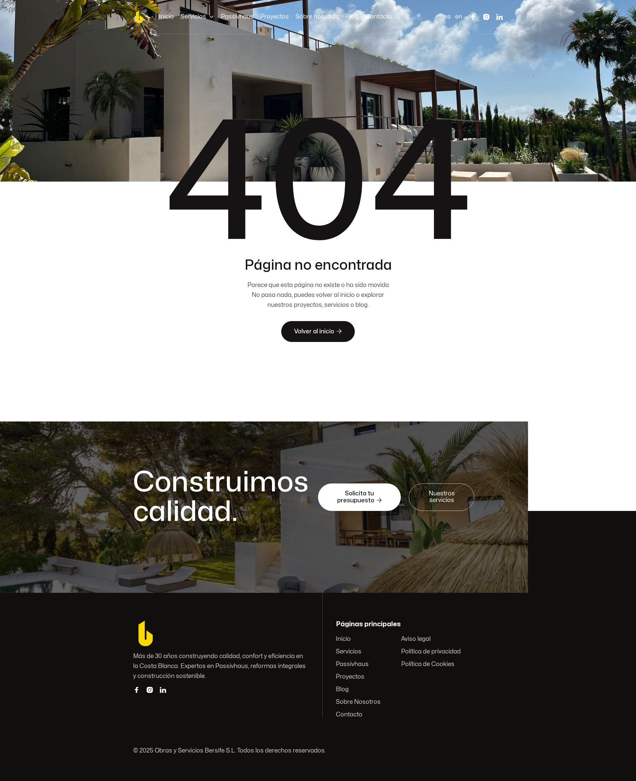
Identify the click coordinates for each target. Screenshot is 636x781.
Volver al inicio (318, 331)
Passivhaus (237, 17)
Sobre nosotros (317, 17)
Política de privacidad (431, 651)
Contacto (378, 17)
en (458, 17)
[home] (139, 17)
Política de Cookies (428, 664)
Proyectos (274, 17)
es (447, 17)
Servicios (348, 651)
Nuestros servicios (442, 497)
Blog (352, 17)
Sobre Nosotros (358, 702)
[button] (197, 17)
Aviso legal (416, 639)
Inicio (166, 17)
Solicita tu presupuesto (359, 497)
